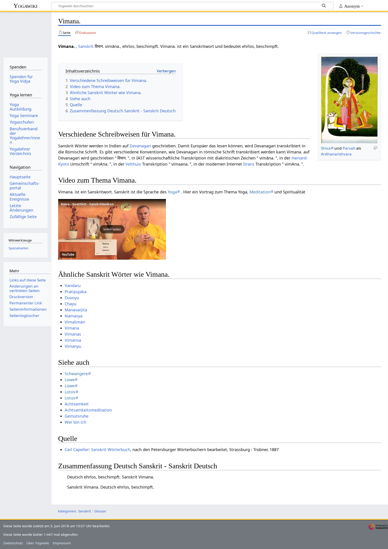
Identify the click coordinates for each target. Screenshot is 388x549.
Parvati (349, 148)
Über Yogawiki (37, 543)
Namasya (73, 316)
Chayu (70, 303)
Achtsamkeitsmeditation (88, 410)
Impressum (62, 543)
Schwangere (76, 373)
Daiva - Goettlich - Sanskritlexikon (87, 204)
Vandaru (73, 285)
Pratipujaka (75, 291)
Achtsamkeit (77, 404)
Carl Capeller (77, 449)
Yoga (172, 192)
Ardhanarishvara (336, 154)
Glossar (100, 511)
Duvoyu (72, 297)
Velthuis (133, 164)
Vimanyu (73, 346)
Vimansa (73, 340)
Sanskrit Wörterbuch (110, 449)
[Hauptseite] (25, 33)
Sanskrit (86, 46)
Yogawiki (25, 5)
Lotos (70, 391)
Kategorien (66, 511)
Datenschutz (13, 543)
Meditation (259, 192)
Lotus (70, 398)
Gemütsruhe (76, 416)
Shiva (326, 148)
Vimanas (73, 334)
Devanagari (140, 145)
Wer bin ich (75, 422)
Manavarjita (76, 309)
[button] (112, 229)
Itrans (248, 164)
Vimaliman (75, 322)
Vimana (72, 328)
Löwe (70, 379)
